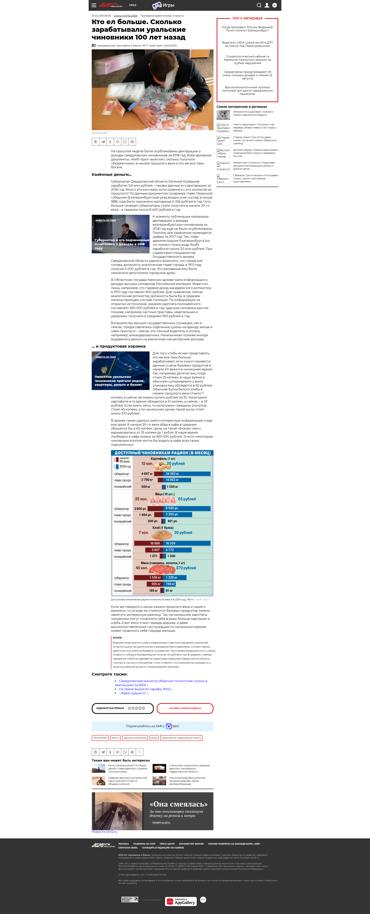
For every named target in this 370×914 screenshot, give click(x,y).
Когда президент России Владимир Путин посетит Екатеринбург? (247, 29)
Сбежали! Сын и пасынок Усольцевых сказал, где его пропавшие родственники (255, 178)
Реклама (123, 844)
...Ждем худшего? (132, 693)
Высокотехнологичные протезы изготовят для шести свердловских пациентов (247, 91)
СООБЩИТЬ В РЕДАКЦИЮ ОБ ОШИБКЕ (163, 848)
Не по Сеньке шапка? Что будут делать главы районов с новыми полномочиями (127, 768)
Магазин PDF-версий (191, 844)
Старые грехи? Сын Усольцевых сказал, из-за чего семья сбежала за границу (254, 140)
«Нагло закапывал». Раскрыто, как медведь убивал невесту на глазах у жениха (254, 127)
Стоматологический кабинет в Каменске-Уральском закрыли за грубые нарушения (247, 60)
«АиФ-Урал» (202, 599)
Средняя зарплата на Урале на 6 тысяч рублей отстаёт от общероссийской (127, 780)
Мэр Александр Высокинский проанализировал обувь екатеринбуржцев (187, 780)
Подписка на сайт (144, 844)
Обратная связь (128, 848)
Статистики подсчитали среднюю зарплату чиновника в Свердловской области (189, 768)
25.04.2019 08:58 (101, 15)
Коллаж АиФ (99, 132)
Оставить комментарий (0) (185, 708)
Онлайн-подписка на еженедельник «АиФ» (234, 844)
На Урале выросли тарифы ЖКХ (144, 689)
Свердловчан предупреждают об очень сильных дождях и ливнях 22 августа (247, 75)
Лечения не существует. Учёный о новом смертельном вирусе (253, 113)
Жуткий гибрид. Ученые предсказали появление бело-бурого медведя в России (255, 153)
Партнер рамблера (151, 900)
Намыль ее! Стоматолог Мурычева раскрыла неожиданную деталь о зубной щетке (254, 165)
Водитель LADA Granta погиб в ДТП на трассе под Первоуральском (247, 44)
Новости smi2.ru (104, 832)
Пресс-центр (167, 844)
